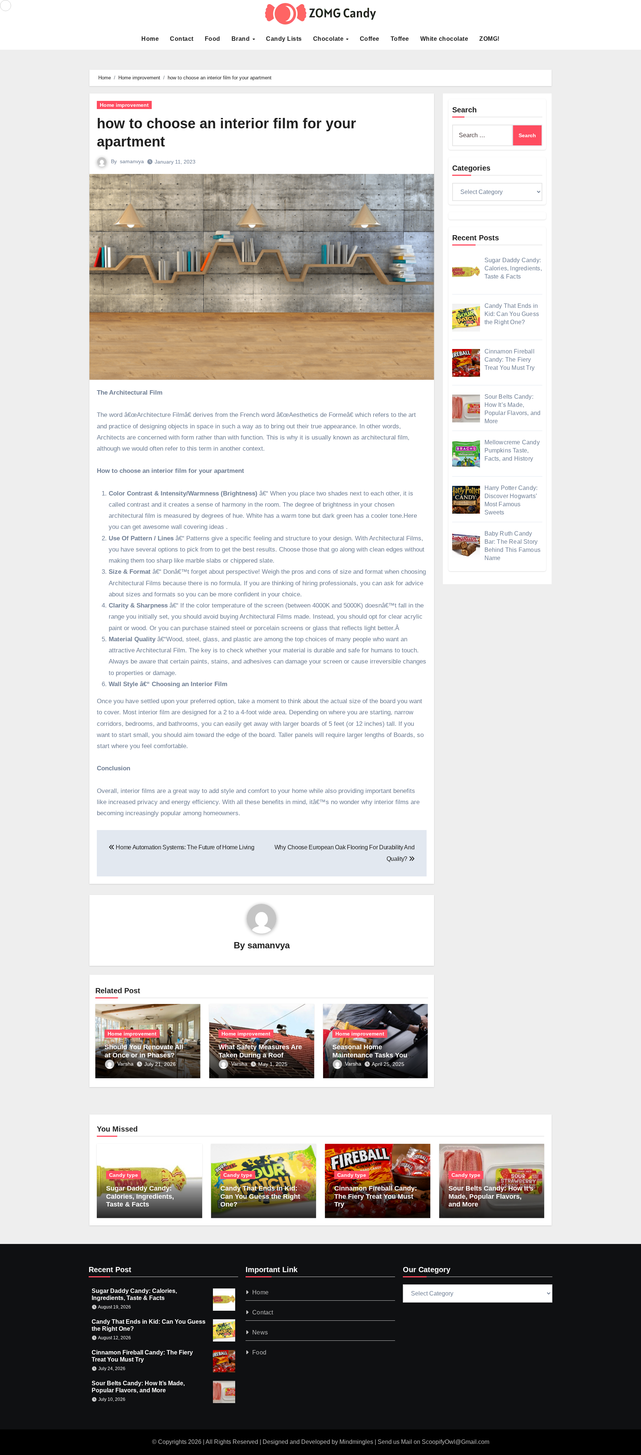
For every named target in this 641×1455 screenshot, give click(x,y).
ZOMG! (489, 39)
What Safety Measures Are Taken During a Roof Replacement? (260, 1055)
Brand (241, 39)
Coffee (369, 39)
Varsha (125, 1064)
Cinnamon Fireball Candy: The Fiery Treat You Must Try (375, 1196)
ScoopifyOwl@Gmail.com (455, 1442)
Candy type (123, 1175)
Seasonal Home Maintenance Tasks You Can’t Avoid (369, 1055)
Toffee (400, 39)
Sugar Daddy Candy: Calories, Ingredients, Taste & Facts (140, 1196)
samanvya (132, 161)
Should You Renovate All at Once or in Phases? (144, 1051)
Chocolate (329, 39)
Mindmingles (356, 1442)
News (260, 1332)
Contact (182, 39)
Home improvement (124, 105)
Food (212, 39)
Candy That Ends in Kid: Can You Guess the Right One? (260, 1196)
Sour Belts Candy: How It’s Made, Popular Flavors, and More (490, 1196)
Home (150, 39)
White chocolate (444, 39)
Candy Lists (284, 39)
